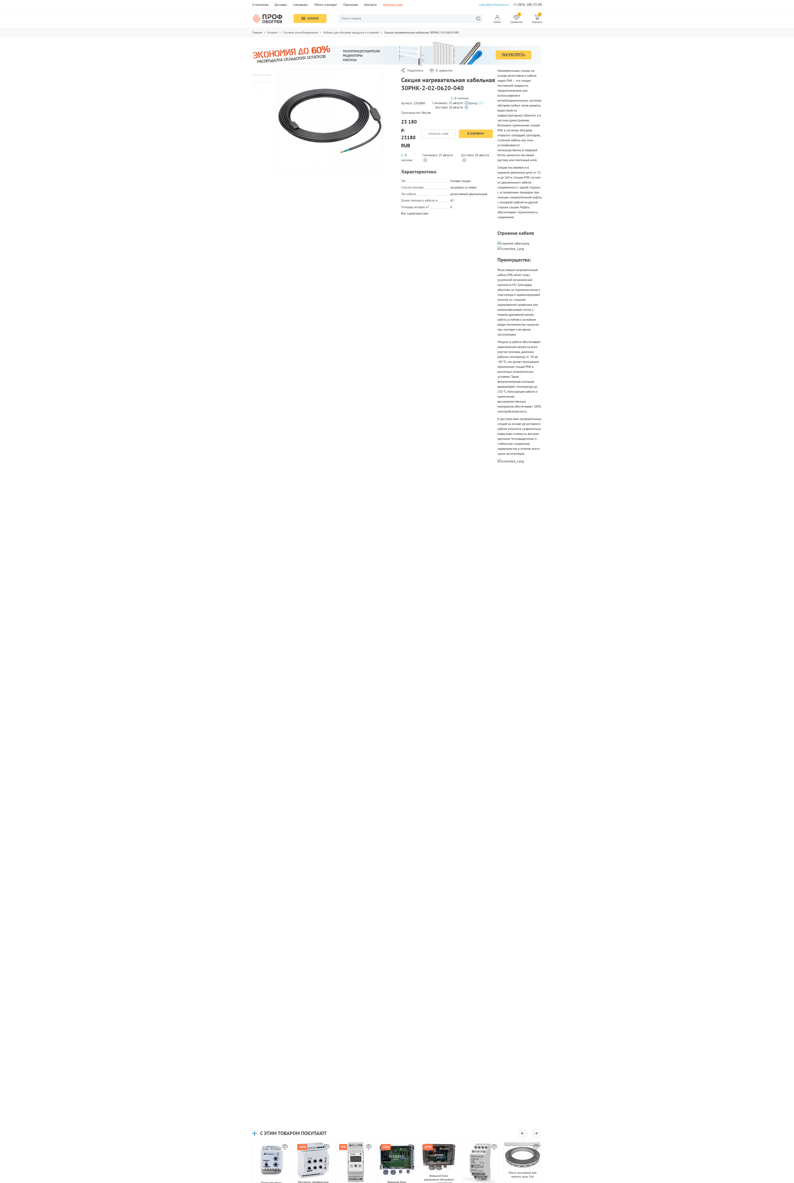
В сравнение (444, 70)
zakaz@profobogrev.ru (494, 5)
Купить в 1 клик (438, 133)
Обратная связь (393, 4)
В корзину (476, 134)
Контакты (370, 5)
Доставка (281, 5)
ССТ (481, 103)
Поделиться (415, 70)
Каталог (313, 18)
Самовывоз (300, 5)
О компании (260, 5)
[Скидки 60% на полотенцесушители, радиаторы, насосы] (397, 54)
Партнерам (350, 5)
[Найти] (478, 18)
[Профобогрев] (267, 18)
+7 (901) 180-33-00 (527, 4)
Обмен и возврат (325, 5)
